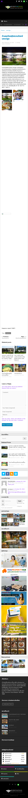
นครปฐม (8, 30)
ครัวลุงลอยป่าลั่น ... (14, 490)
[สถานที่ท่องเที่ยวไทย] (14, 7)
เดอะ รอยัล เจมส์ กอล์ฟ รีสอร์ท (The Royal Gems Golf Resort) (19, 357)
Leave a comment (6, 44)
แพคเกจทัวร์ (6, 778)
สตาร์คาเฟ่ (5, 652)
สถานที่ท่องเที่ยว (20, 769)
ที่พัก (18, 774)
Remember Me (20, 503)
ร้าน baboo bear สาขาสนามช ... (17, 483)
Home (3, 30)
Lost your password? (7, 508)
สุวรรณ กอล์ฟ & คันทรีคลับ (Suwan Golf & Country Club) (7, 356)
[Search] (25, 438)
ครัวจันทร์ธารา (18, 373)
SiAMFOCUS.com (15, 763)
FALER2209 (11, 482)
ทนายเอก (10, 489)
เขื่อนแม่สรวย (12, 730)
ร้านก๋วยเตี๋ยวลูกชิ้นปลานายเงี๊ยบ (7, 374)
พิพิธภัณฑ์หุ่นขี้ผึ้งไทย (21, 337)
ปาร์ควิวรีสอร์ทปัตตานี (8, 546)
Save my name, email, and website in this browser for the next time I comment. (13, 419)
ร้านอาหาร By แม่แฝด (14, 719)
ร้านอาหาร (8, 333)
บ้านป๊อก (13, 24)
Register (20, 506)
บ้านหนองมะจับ (6, 24)
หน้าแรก (5, 769)
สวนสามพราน (5, 337)
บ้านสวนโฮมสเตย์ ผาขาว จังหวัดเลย (17, 714)
